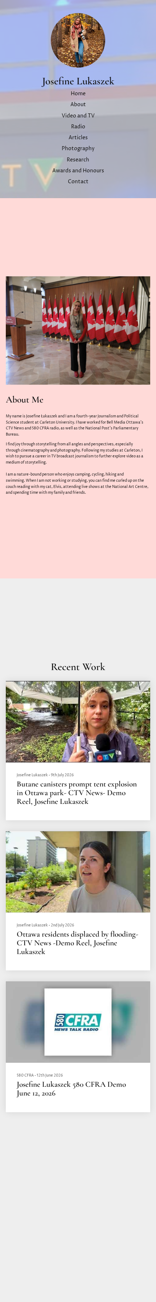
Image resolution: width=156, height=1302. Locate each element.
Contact (78, 181)
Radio (78, 127)
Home (78, 93)
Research (78, 160)
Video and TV (78, 116)
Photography (78, 148)
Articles (78, 137)
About (78, 104)
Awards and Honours (78, 171)
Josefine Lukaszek (78, 81)
